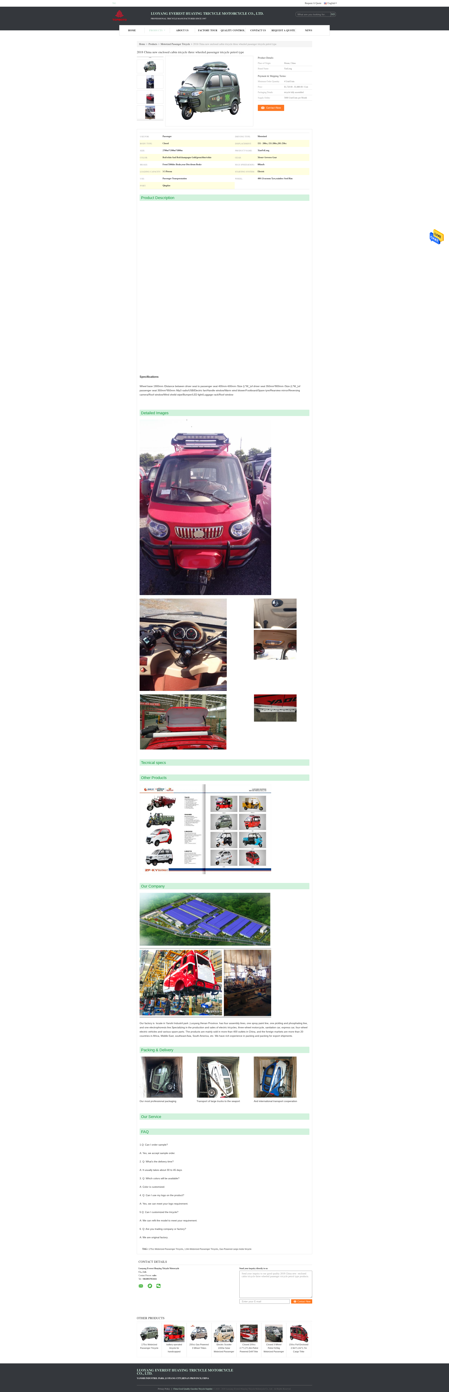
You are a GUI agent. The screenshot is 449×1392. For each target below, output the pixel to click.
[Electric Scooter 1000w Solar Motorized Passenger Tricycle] (224, 1333)
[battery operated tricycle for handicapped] (174, 1333)
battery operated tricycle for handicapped (174, 1348)
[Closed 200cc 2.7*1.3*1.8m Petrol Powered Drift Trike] (249, 1333)
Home (132, 30)
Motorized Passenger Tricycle (175, 44)
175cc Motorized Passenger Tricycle (166, 1249)
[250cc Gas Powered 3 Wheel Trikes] (199, 1333)
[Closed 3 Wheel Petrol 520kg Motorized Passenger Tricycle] (274, 1333)
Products (156, 30)
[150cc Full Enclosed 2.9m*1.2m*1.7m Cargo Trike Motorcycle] (298, 1333)
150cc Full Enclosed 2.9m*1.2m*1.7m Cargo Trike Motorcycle (298, 1349)
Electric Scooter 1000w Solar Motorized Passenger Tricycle (224, 1349)
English (331, 3)
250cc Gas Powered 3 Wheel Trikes (199, 1346)
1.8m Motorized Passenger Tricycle (201, 1249)
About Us (182, 30)
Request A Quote (313, 3)
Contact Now (273, 107)
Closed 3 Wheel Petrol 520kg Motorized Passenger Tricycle (274, 1349)
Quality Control (233, 30)
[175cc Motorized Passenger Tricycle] (149, 1333)
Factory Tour (207, 30)
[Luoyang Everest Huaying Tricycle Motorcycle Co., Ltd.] (131, 15)
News (308, 30)
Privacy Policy (164, 1388)
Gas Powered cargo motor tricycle (235, 1249)
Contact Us (258, 30)
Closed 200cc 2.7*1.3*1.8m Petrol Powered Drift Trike (249, 1348)
